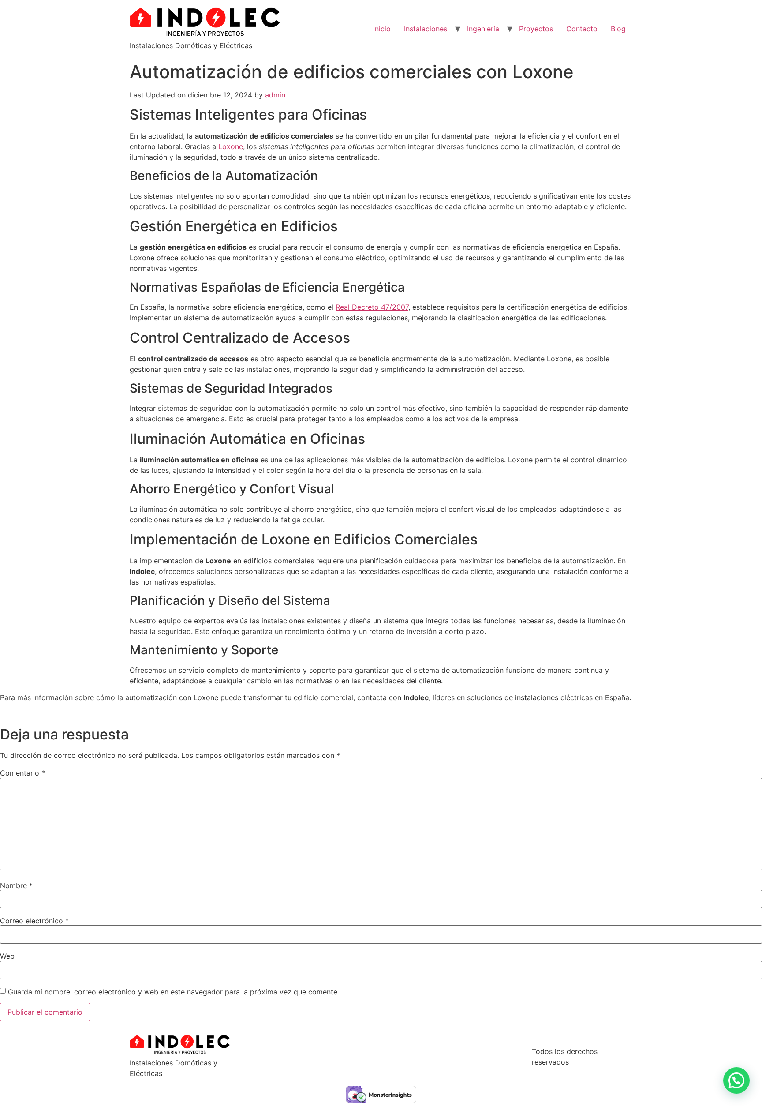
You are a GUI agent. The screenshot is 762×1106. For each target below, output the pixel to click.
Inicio (382, 28)
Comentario (22, 772)
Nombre (16, 885)
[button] (736, 1080)
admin (275, 94)
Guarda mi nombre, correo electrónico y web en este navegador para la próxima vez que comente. (173, 991)
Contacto (582, 28)
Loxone (230, 146)
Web (7, 956)
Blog (618, 28)
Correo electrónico (34, 920)
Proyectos (536, 28)
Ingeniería (483, 28)
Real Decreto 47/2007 (372, 307)
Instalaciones (425, 28)
